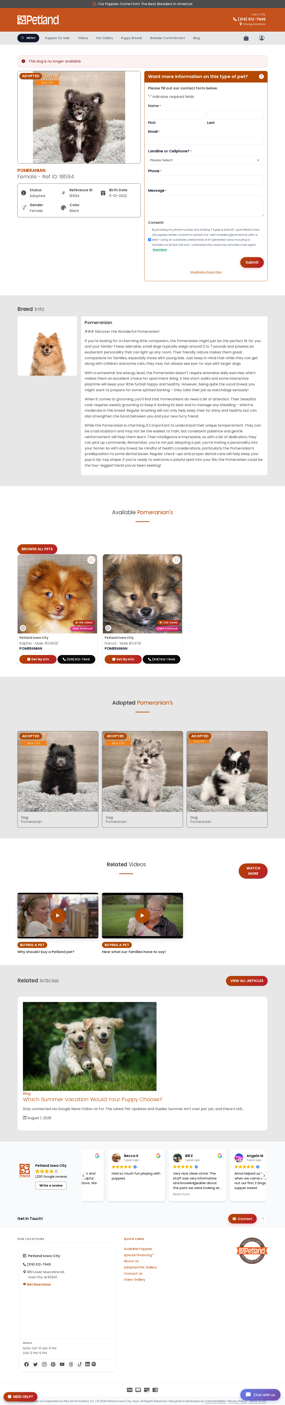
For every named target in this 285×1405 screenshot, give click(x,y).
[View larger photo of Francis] (176, 560)
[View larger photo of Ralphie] (91, 560)
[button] (264, 1175)
